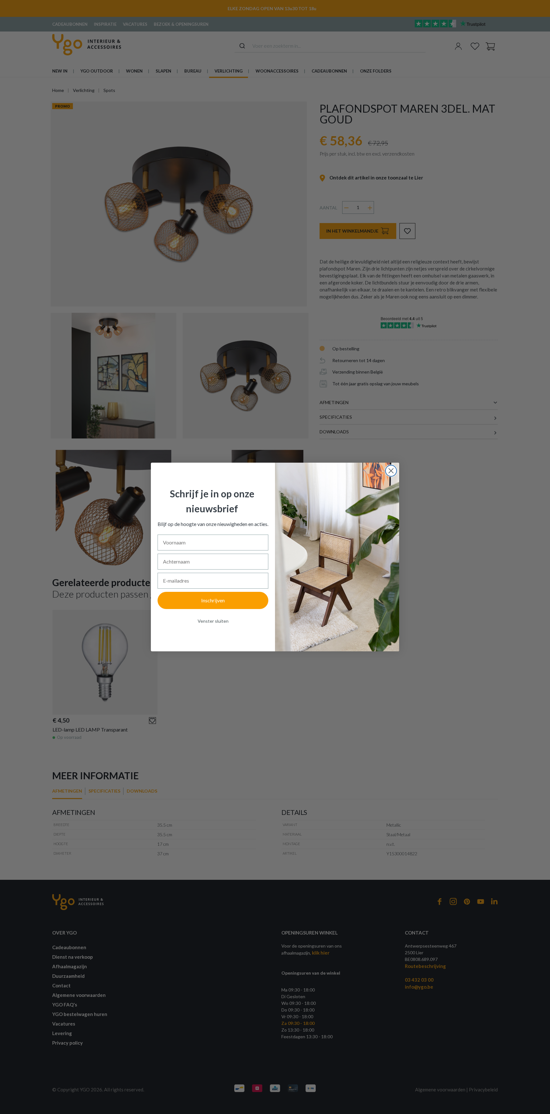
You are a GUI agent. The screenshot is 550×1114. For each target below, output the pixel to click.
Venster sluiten (213, 621)
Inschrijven (213, 600)
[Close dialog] (391, 470)
